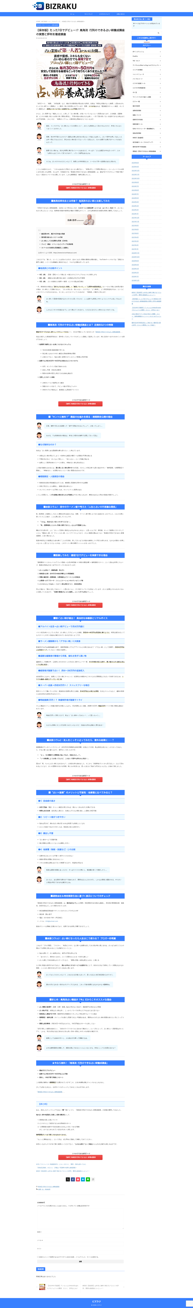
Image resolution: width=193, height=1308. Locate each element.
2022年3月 (135, 206)
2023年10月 (136, 178)
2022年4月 (135, 202)
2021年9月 (135, 225)
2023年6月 (135, 190)
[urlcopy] (93, 1179)
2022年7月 (135, 194)
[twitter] (68, 1179)
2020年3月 (135, 268)
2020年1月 (135, 276)
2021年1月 (135, 249)
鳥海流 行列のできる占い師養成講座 (108, 332)
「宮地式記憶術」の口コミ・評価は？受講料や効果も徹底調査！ (56, 1167)
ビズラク (96, 1301)
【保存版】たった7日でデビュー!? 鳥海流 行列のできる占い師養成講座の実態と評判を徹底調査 (146, 301)
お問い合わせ (121, 14)
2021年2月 (135, 245)
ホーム (72, 14)
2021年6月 (135, 233)
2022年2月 (135, 210)
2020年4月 (135, 265)
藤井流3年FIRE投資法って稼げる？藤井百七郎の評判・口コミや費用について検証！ (146, 324)
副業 (39, 1189)
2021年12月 (135, 217)
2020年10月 (136, 257)
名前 (39, 1232)
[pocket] (78, 1179)
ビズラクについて (104, 14)
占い (43, 1189)
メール (40, 1240)
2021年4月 (135, 237)
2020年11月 (135, 253)
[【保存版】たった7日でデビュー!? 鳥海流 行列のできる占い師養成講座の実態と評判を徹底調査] (83, 1179)
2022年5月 (135, 198)
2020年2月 (135, 272)
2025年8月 (135, 163)
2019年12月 (135, 280)
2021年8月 (135, 229)
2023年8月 (135, 182)
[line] (88, 1179)
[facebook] (73, 1179)
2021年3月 (135, 241)
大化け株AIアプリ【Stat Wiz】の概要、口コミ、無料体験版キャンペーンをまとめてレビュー (146, 316)
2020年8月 (135, 261)
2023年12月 (135, 170)
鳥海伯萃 (47, 1189)
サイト (39, 1248)
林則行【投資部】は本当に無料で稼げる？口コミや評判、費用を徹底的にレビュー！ (63, 1171)
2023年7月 (135, 186)
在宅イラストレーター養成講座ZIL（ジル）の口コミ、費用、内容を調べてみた (61, 1164)
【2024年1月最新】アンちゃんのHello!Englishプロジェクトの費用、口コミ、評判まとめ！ (146, 309)
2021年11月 (135, 221)
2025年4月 (135, 166)
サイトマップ (88, 14)
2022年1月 (135, 214)
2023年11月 (135, 174)
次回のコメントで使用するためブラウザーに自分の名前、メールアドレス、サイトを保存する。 (69, 1257)
